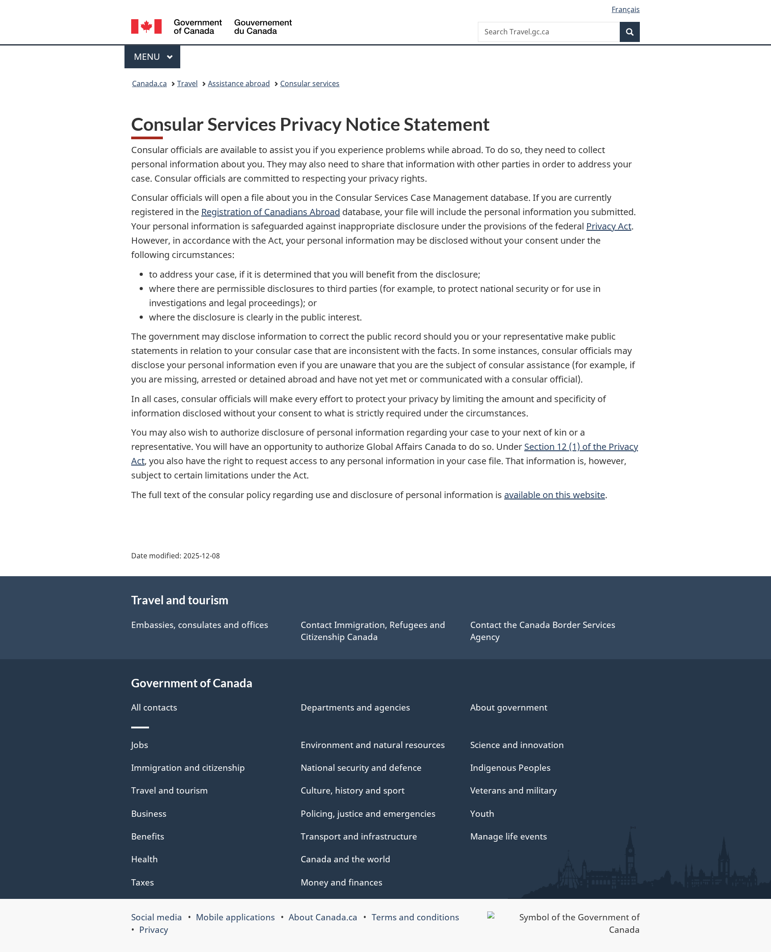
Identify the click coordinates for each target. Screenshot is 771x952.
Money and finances (341, 882)
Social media (156, 917)
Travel (187, 83)
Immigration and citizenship (188, 767)
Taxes (142, 882)
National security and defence (361, 767)
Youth (482, 813)
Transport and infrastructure (359, 836)
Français (626, 9)
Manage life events (508, 836)
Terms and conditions (415, 917)
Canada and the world (345, 859)
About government (508, 707)
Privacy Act (608, 226)
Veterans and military (513, 790)
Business (148, 813)
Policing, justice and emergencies (368, 813)
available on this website (554, 495)
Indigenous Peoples (510, 767)
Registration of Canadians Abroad (270, 212)
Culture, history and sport (353, 790)
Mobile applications (235, 917)
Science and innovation (517, 745)
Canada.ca (149, 83)
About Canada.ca (323, 917)
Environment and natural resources (373, 745)
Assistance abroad (239, 83)
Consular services (310, 83)
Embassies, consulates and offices (199, 625)
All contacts (154, 707)
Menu (148, 56)
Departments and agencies (355, 707)
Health (144, 859)
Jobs (139, 745)
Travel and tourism (169, 790)
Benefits (147, 836)
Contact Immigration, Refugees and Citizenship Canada (373, 631)
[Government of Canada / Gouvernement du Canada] (211, 28)
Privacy (153, 929)
